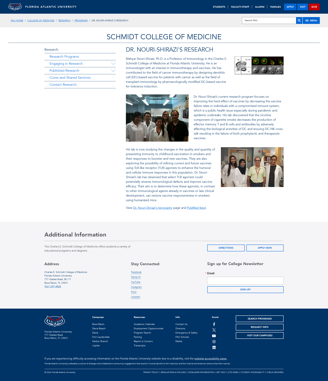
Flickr (134, 292)
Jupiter (96, 345)
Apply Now (265, 248)
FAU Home (17, 20)
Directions (226, 248)
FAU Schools (182, 337)
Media (178, 341)
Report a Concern (143, 341)
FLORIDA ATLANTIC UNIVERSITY (51, 7)
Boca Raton (98, 324)
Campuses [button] (98, 317)
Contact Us (181, 324)
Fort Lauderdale (101, 337)
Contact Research (63, 84)
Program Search (142, 332)
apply (290, 7)
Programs (81, 20)
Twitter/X (136, 277)
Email (210, 273)
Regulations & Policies (173, 372)
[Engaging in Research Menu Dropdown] (113, 63)
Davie (95, 332)
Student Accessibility (253, 372)
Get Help (221, 372)
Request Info (260, 327)
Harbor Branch (100, 341)
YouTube (135, 282)
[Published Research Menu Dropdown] (113, 70)
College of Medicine (40, 20)
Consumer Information (201, 372)
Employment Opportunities (148, 328)
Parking (138, 337)
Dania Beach (99, 328)
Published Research (64, 70)
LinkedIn (135, 297)
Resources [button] (139, 317)
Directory (180, 328)
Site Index (233, 372)
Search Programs (260, 318)
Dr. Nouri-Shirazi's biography (152, 208)
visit (302, 7)
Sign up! (245, 289)
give (314, 7)
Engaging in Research (66, 63)
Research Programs (64, 56)
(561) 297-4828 (52, 286)
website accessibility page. (210, 359)
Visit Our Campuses (259, 335)
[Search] (299, 20)
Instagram (136, 287)
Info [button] (177, 317)
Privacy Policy (151, 372)
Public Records (275, 372)
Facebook (136, 272)
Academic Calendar (144, 324)
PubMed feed (196, 208)
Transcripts (139, 345)
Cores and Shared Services (70, 77)
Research (64, 20)
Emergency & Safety (186, 332)
